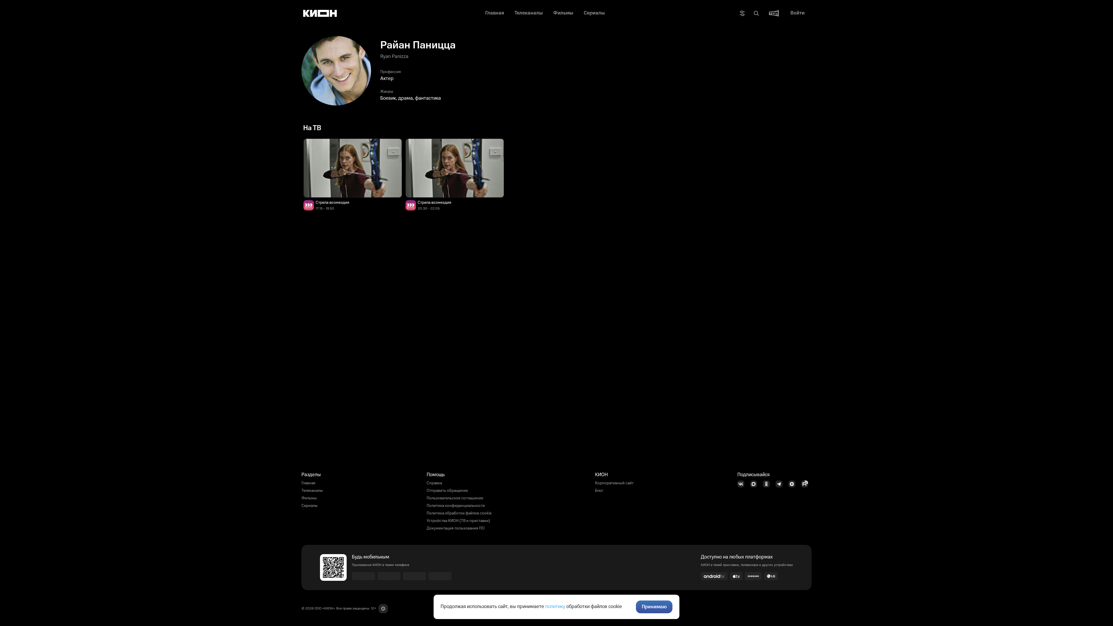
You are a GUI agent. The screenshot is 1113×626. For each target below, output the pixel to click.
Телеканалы (312, 490)
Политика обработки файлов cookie (459, 513)
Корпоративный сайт (614, 483)
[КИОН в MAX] (755, 484)
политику (555, 606)
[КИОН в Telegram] (781, 484)
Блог (599, 490)
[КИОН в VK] (742, 484)
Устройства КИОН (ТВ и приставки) (458, 520)
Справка (434, 483)
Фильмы (309, 498)
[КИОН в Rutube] (806, 484)
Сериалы (309, 505)
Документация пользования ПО (456, 528)
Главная (308, 483)
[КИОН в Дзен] (793, 484)
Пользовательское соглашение (455, 498)
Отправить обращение (447, 490)
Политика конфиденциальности (456, 505)
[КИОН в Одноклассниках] (768, 484)
